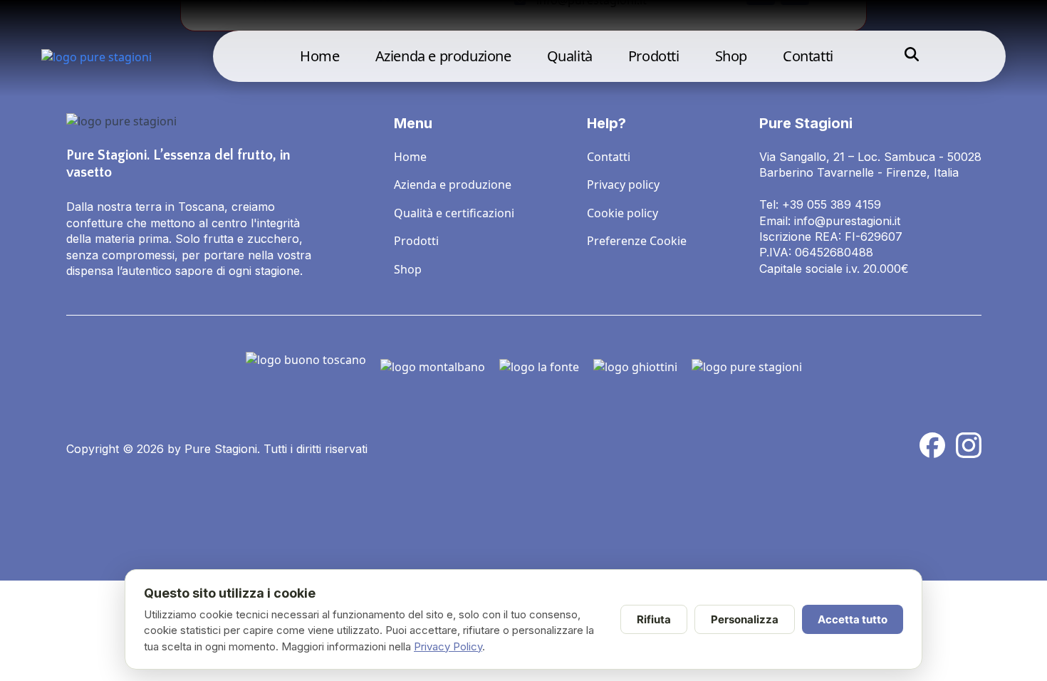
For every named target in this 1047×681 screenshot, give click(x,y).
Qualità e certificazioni (454, 213)
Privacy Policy (448, 646)
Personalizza (744, 619)
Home (319, 56)
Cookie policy (622, 213)
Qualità (570, 56)
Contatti (808, 56)
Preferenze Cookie (637, 241)
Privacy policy (623, 184)
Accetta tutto (852, 619)
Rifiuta (654, 619)
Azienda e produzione (443, 56)
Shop (731, 56)
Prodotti (653, 56)
